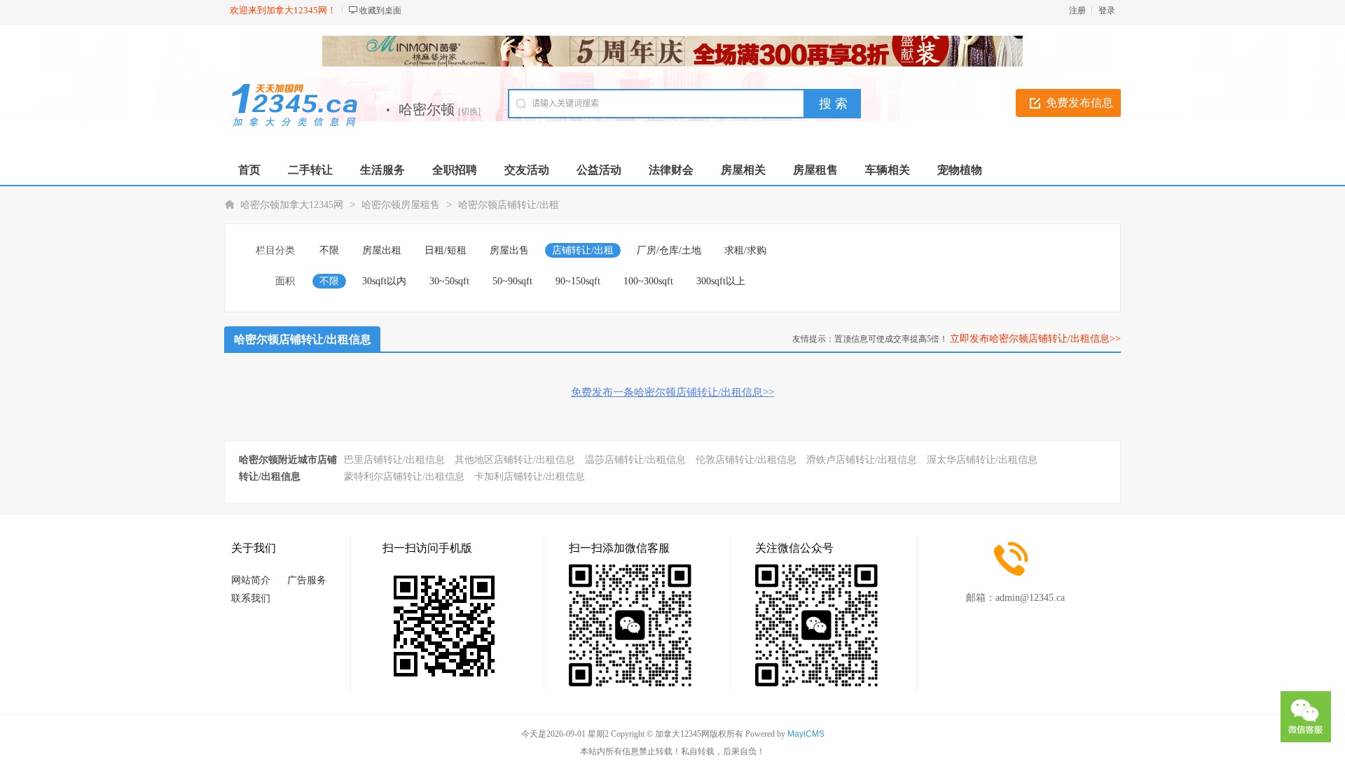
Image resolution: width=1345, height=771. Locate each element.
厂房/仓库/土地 (669, 250)
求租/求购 (745, 250)
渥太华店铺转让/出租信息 (982, 459)
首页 (249, 170)
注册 (1077, 10)
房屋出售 (509, 250)
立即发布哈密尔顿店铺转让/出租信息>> (1035, 338)
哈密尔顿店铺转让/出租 (508, 205)
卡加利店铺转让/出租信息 (529, 476)
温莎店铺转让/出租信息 (635, 459)
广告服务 (306, 580)
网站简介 (250, 580)
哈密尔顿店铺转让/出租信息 (302, 339)
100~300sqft (648, 281)
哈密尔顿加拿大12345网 (291, 205)
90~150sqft (578, 281)
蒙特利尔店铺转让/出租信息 (404, 476)
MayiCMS (806, 734)
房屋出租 (381, 250)
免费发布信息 (1079, 103)
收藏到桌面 (380, 10)
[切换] (469, 111)
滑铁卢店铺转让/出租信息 (861, 459)
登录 (1106, 10)
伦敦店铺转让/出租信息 (746, 459)
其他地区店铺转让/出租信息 (515, 459)
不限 (329, 250)
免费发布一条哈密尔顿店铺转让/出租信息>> (672, 392)
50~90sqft (512, 281)
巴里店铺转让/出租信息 (394, 459)
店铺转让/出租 (583, 250)
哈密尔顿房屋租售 (400, 205)
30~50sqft (449, 281)
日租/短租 (446, 250)
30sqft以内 (384, 281)
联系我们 (250, 598)
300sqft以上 (720, 281)
